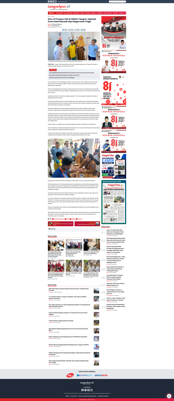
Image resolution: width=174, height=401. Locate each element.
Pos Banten (76, 13)
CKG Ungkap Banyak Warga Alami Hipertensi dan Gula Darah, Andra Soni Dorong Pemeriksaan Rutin (116, 240)
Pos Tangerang (68, 13)
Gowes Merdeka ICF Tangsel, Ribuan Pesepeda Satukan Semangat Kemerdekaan (115, 277)
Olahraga (87, 13)
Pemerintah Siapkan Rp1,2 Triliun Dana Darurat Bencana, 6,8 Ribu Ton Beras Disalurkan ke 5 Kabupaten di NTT (116, 259)
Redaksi (68, 396)
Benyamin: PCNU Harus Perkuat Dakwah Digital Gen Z (115, 284)
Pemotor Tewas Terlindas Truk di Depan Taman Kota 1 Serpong (116, 299)
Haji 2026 (115, 13)
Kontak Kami (74, 396)
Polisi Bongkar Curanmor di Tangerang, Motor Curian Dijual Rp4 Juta (115, 291)
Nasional (93, 13)
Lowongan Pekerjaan (103, 396)
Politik (82, 13)
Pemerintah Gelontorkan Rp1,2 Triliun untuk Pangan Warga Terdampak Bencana (115, 268)
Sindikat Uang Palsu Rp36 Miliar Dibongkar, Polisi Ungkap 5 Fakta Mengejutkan (116, 306)
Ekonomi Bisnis (108, 13)
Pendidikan (100, 13)
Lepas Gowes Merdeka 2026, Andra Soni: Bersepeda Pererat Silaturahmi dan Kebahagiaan (115, 232)
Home (52, 13)
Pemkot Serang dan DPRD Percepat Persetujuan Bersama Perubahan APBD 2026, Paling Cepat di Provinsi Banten (115, 249)
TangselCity (59, 13)
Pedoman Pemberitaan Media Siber (87, 396)
